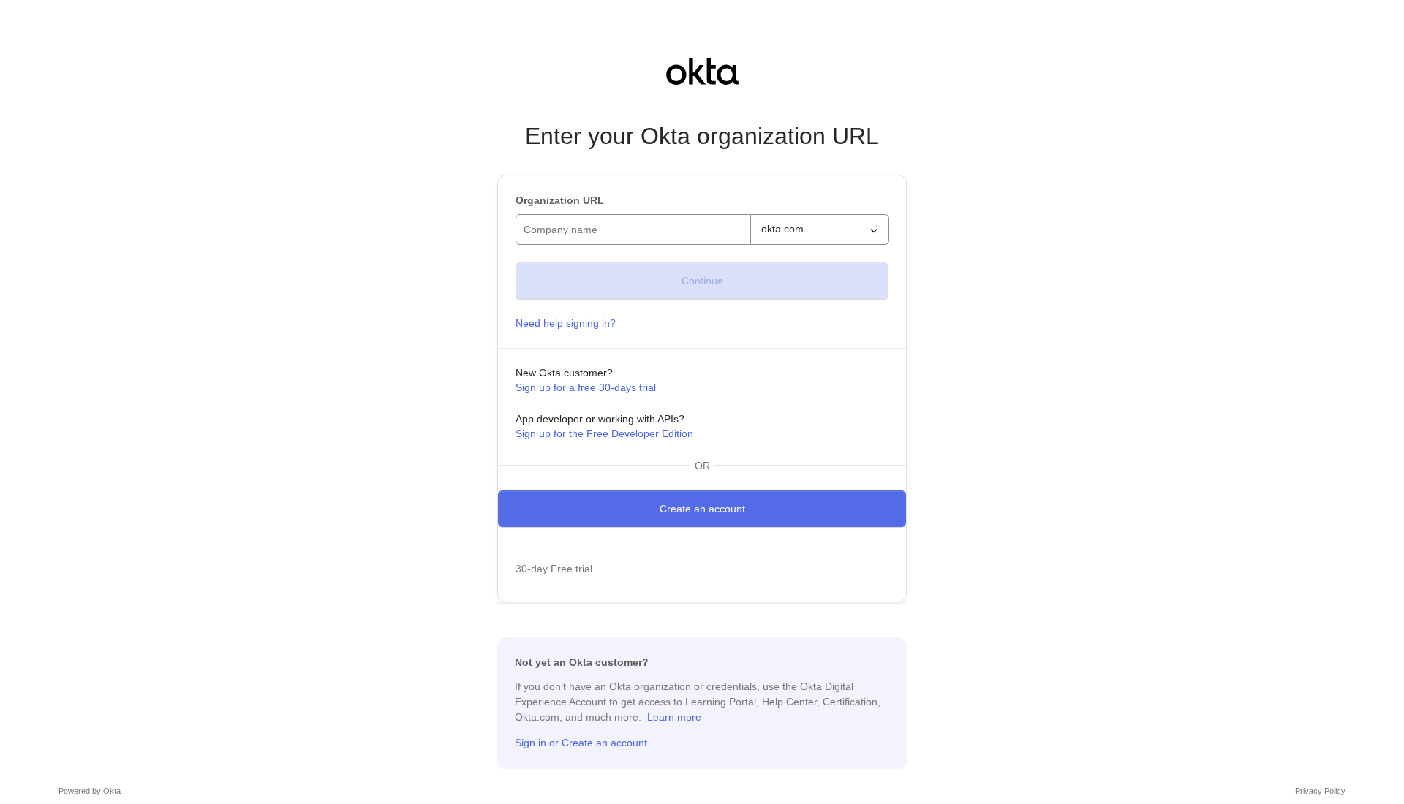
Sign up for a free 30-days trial (586, 387)
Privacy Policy (1320, 790)
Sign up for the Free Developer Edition (604, 433)
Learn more (674, 717)
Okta (112, 790)
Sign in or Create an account (581, 742)
